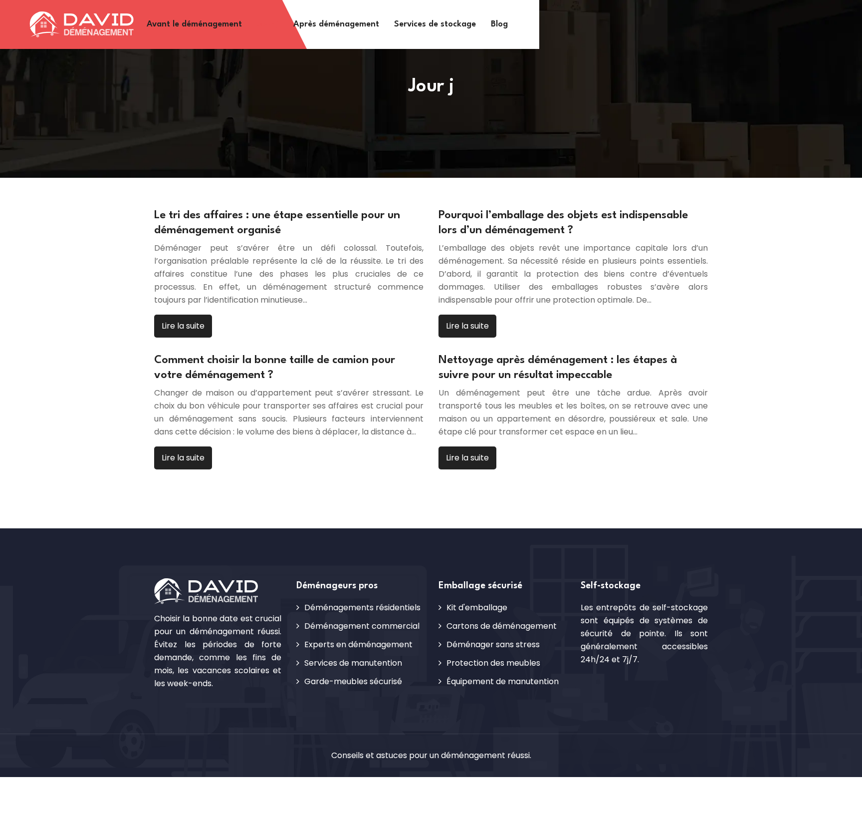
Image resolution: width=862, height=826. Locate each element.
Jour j (267, 24)
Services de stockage (435, 24)
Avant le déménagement (194, 24)
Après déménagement (336, 24)
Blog (499, 24)
